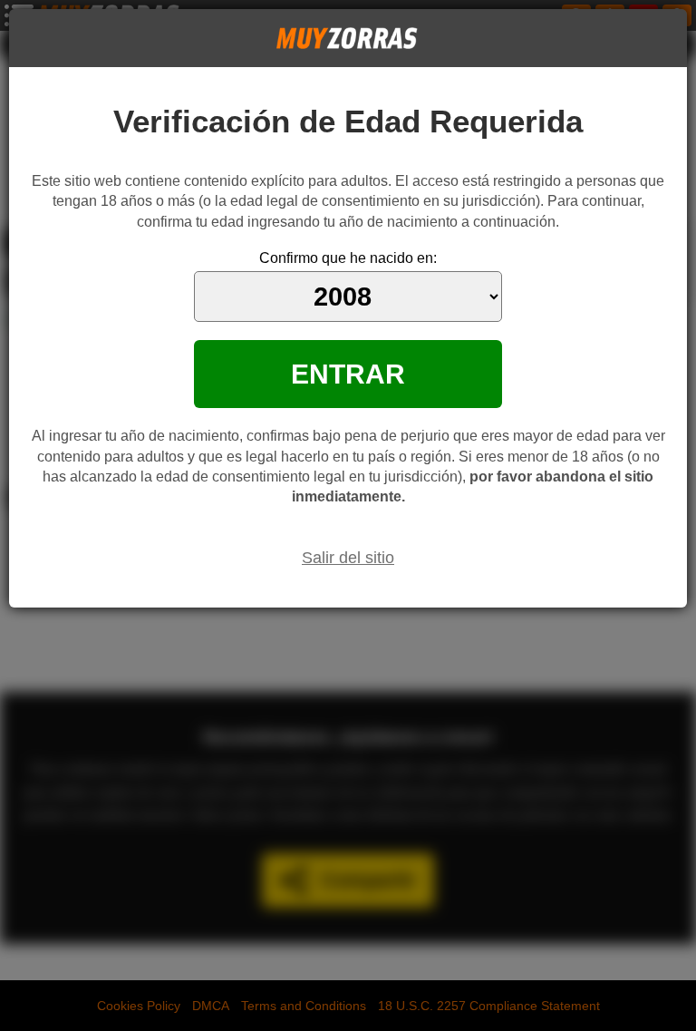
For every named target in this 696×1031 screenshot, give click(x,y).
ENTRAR (348, 373)
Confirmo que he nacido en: (348, 258)
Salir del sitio (348, 558)
